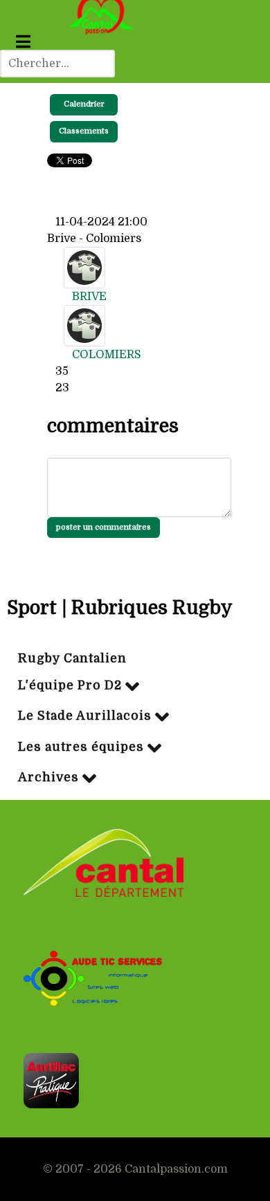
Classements (84, 131)
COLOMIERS (106, 354)
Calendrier (84, 104)
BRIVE (89, 296)
